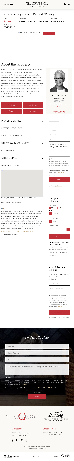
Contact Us (54, 123)
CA (13, 232)
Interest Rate (53, 226)
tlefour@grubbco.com (24, 433)
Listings (8, 232)
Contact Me (59, 112)
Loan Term (52, 205)
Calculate (59, 237)
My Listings (54, 104)
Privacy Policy (60, 172)
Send (59, 179)
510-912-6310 (59, 101)
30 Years (53, 208)
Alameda (18, 232)
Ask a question (69, 4)
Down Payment (54, 218)
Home (3, 232)
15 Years (62, 208)
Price (50, 210)
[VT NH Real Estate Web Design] (62, 456)
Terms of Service (59, 186)
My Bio (59, 106)
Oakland (25, 232)
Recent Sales (63, 104)
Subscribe (59, 313)
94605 (31, 232)
